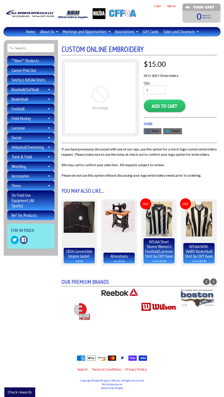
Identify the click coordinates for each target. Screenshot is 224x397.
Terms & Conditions (106, 369)
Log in (157, 6)
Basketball (20, 99)
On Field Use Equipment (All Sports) (23, 200)
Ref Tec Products (24, 215)
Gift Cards (150, 32)
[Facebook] (24, 240)
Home (30, 32)
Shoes (16, 185)
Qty (147, 83)
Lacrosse (18, 128)
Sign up (171, 6)
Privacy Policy (136, 369)
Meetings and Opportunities (85, 32)
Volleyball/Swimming (28, 147)
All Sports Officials (110, 380)
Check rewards (20, 392)
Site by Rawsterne (112, 384)
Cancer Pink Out (24, 70)
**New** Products (25, 61)
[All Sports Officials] (71, 17)
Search (82, 369)
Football (18, 109)
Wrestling (19, 166)
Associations (124, 32)
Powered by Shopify (112, 388)
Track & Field (22, 157)
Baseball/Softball (25, 89)
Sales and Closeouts (179, 32)
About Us (47, 32)
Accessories (20, 176)
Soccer (17, 137)
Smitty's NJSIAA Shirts (28, 80)
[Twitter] (15, 240)
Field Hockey (21, 118)
